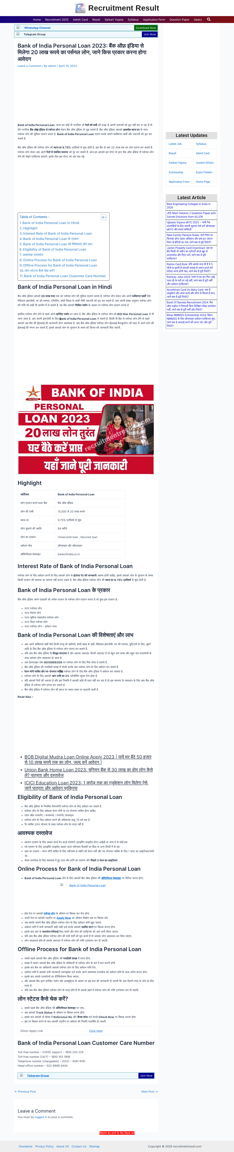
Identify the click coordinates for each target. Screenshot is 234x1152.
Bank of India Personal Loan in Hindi (50, 223)
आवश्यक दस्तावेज (33, 255)
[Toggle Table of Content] (102, 217)
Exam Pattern (204, 172)
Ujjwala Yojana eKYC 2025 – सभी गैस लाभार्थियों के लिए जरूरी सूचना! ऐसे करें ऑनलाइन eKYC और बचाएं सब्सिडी (191, 226)
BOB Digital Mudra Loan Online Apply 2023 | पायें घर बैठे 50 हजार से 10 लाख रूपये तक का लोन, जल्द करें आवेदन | (87, 759)
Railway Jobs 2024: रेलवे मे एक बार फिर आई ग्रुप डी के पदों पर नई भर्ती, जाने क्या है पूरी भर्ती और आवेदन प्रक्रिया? (191, 280)
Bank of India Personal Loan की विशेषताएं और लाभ (57, 244)
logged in (41, 1117)
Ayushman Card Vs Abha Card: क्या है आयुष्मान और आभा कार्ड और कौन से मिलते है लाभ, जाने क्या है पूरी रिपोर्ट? (191, 293)
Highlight (30, 228)
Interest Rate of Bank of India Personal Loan (57, 233)
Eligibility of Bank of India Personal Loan (54, 249)
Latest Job (175, 144)
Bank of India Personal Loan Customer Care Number (65, 276)
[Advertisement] (117, 1143)
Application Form (179, 181)
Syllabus (201, 144)
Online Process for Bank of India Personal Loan (60, 260)
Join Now (150, 34)
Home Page (203, 181)
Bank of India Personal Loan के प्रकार (51, 239)
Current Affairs (205, 162)
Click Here (96, 1031)
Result (172, 153)
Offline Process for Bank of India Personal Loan (60, 265)
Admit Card (203, 153)
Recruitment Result (123, 8)
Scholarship (176, 172)
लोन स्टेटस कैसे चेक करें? (40, 271)
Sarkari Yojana (177, 162)
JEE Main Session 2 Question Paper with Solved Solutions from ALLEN (191, 215)
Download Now (146, 27)
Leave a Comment (29, 66)
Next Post (149, 1091)
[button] (209, 19)
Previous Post (25, 1091)
